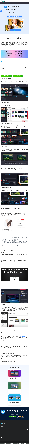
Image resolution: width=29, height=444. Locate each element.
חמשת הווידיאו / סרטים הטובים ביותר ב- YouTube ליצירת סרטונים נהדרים (14, 378)
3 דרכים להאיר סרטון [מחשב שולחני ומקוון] (14, 402)
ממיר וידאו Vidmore (13, 6)
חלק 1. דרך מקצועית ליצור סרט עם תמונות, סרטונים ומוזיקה (11, 59)
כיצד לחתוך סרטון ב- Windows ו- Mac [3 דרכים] (14, 390)
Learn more (21, 443)
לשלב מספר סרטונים (23, 336)
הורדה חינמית (11, 16)
